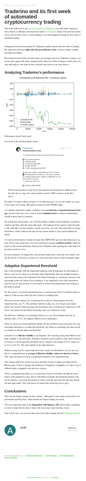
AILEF (6, 5)
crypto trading (51, 456)
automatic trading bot (34, 456)
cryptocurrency (11, 458)
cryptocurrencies (66, 456)
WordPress (55, 477)
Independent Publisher (34, 477)
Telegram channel (71, 413)
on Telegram (50, 31)
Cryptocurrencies (18, 5)
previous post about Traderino (41, 28)
